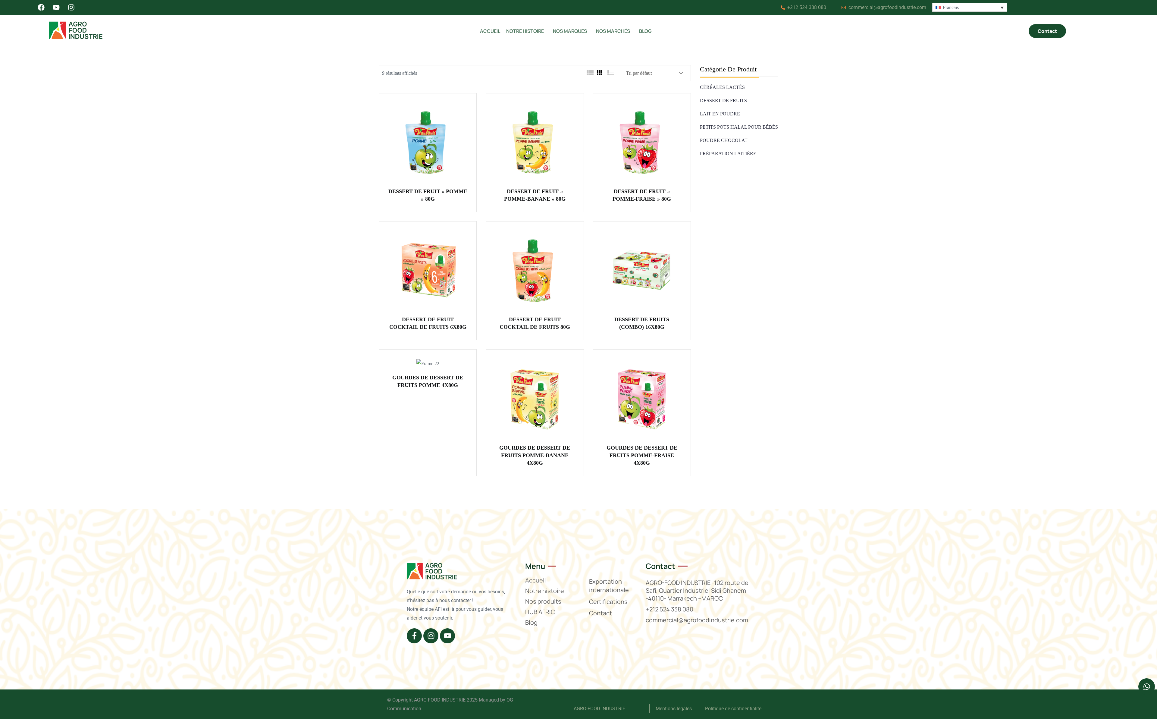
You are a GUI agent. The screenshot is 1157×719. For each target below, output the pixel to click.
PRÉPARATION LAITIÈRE (728, 153)
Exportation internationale (609, 585)
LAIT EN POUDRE (720, 113)
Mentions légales (674, 708)
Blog (645, 31)
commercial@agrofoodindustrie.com (697, 620)
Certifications (608, 602)
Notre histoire (525, 31)
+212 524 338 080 (669, 609)
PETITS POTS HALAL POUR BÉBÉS (739, 127)
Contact (600, 613)
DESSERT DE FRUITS (723, 100)
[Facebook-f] (414, 635)
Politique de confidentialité (733, 708)
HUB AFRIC (540, 612)
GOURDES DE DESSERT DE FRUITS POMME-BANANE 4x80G (534, 455)
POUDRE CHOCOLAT (724, 140)
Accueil (490, 31)
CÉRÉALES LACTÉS (722, 87)
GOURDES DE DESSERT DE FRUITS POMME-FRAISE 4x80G (642, 455)
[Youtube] (447, 635)
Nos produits (543, 601)
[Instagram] (430, 635)
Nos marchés (613, 31)
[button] (526, 31)
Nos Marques (570, 31)
